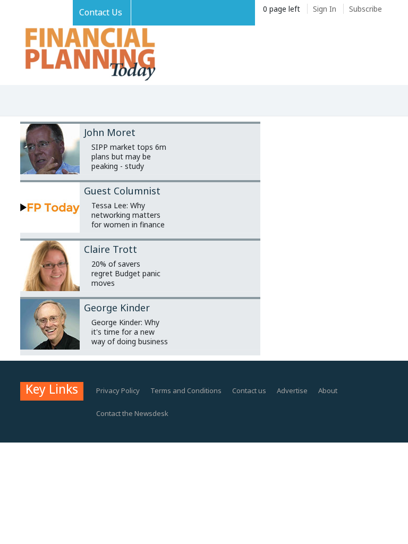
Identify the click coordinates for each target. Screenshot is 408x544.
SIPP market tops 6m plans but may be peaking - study (128, 156)
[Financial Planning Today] (89, 55)
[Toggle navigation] (24, 101)
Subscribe (365, 9)
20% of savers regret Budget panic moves (125, 273)
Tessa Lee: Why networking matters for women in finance (128, 215)
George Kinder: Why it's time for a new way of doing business (129, 331)
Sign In (324, 9)
